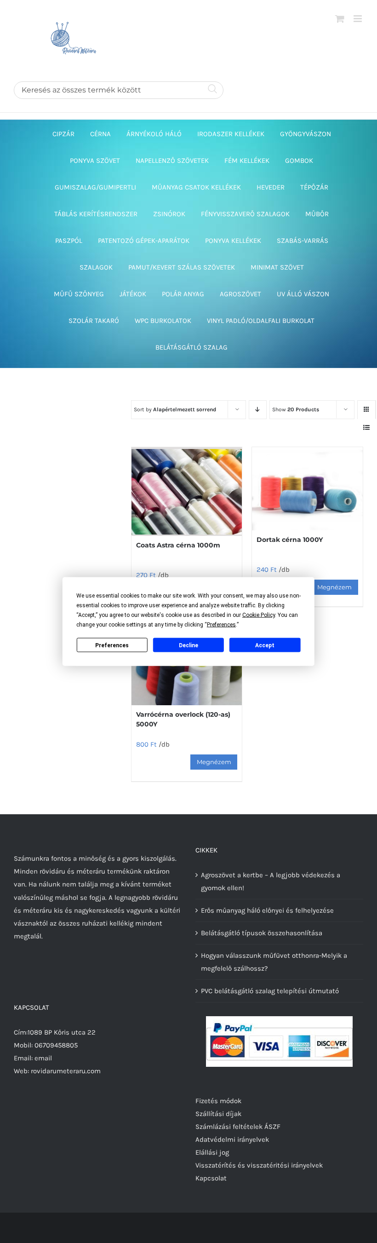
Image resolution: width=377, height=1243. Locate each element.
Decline (188, 645)
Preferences (112, 645)
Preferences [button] (221, 625)
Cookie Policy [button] (258, 615)
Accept (264, 645)
